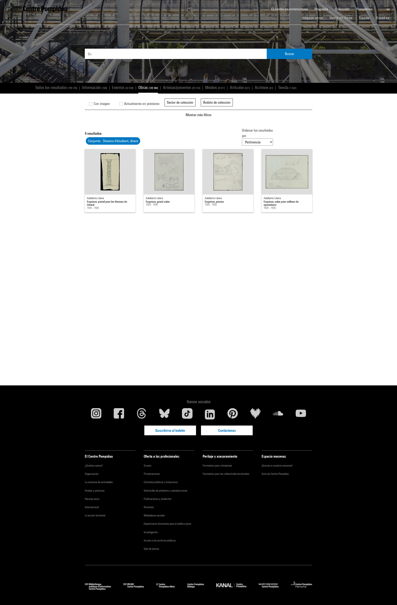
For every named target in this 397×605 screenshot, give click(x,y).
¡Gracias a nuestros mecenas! (277, 465)
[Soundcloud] (278, 414)
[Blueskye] (164, 414)
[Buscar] (380, 6)
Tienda (366, 17)
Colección (342, 9)
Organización (92, 473)
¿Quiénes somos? (94, 465)
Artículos (240, 87)
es (388, 9)
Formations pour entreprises (217, 465)
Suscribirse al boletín (170, 430)
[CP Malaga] (198, 589)
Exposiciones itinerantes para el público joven (167, 523)
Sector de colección (180, 102)
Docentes (149, 507)
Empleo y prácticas (94, 490)
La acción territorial (95, 515)
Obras (148, 87)
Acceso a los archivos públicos (160, 540)
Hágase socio (314, 17)
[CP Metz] (168, 589)
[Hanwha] (301, 589)
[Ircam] (136, 589)
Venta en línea (341, 18)
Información (94, 87)
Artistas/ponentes (181, 87)
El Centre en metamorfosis (291, 9)
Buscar (289, 54)
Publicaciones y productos (157, 498)
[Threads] (141, 414)
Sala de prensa (151, 548)
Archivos (264, 87)
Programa (321, 9)
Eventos (122, 87)
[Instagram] (96, 414)
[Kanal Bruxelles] (234, 589)
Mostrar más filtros (198, 115)
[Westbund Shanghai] (272, 589)
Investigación (151, 532)
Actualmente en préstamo (141, 103)
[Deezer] (255, 414)
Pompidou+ (364, 9)
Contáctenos (227, 430)
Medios (215, 87)
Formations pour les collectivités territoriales (226, 473)
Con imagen (101, 103)
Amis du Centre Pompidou (275, 473)
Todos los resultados (56, 87)
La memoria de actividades (99, 482)
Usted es (383, 18)
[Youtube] (300, 414)
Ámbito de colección (217, 102)
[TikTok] (187, 414)
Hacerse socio (92, 498)
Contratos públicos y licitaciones (161, 482)
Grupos (147, 465)
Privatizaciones (152, 473)
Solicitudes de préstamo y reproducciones (165, 490)
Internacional (92, 507)
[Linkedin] (209, 414)
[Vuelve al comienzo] (387, 595)
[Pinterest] (232, 414)
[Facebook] (119, 414)
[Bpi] (101, 589)
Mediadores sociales (154, 515)
